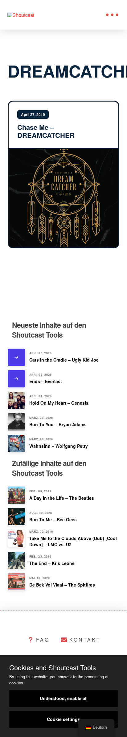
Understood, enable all (64, 698)
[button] (112, 14)
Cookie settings (63, 719)
